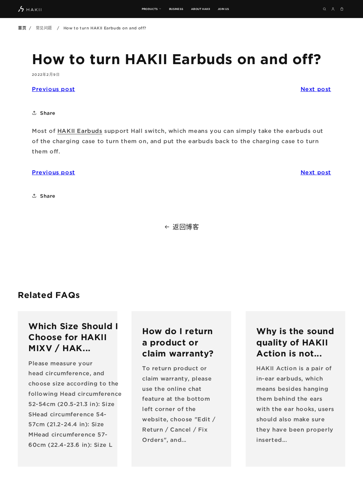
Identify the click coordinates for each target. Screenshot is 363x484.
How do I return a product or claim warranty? (178, 342)
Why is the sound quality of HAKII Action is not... (295, 342)
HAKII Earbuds (79, 131)
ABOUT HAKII (200, 8)
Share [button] (47, 113)
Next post (316, 89)
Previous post (53, 89)
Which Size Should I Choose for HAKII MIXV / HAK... (73, 337)
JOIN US (223, 8)
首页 (22, 28)
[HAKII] (30, 8)
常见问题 (44, 28)
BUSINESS (176, 8)
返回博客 (186, 226)
